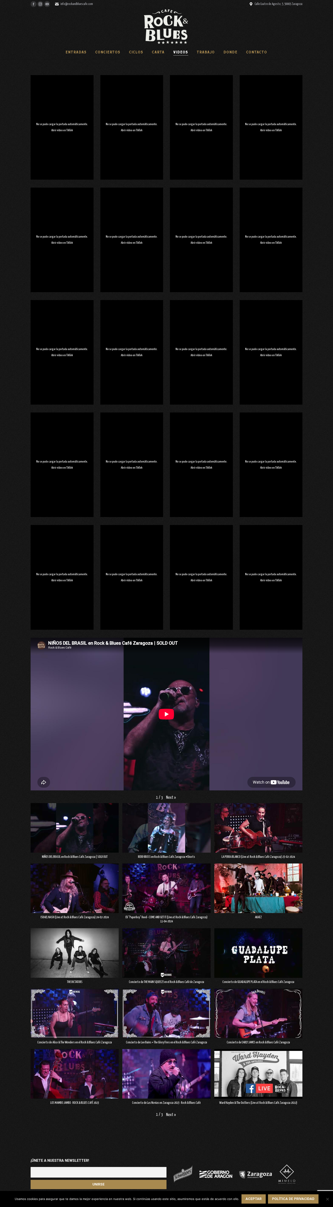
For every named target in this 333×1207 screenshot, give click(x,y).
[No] (327, 1199)
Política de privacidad (293, 1199)
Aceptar (254, 1199)
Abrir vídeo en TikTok (62, 130)
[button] (171, 798)
